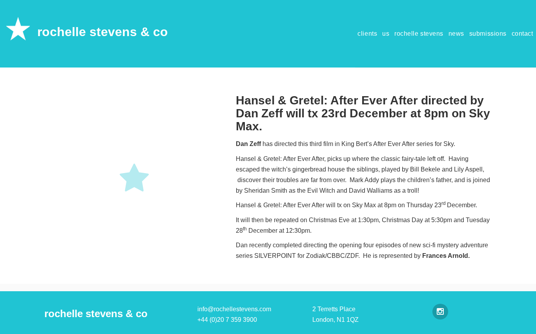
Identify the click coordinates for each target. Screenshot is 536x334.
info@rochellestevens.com (234, 309)
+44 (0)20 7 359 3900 (227, 319)
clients (367, 33)
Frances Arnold (445, 255)
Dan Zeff (248, 144)
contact (522, 33)
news (456, 33)
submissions (488, 33)
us (385, 33)
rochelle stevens (418, 33)
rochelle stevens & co (102, 32)
